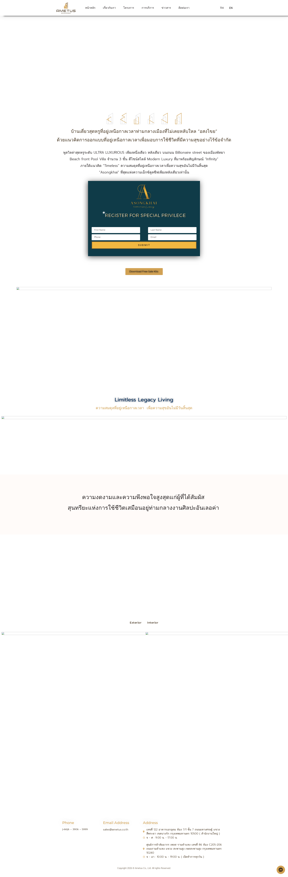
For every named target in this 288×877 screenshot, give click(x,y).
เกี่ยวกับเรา (109, 8)
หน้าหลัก (90, 8)
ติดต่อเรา (183, 8)
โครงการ (128, 8)
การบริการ (148, 8)
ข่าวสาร (166, 8)
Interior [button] (152, 622)
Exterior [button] (135, 622)
